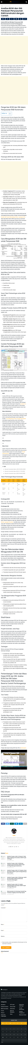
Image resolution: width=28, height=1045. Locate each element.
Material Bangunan (12, 1011)
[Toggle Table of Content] (9, 114)
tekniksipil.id (23, 748)
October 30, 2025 (11, 860)
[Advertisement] (14, 50)
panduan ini (23, 404)
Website (2, 936)
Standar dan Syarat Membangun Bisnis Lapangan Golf (13, 217)
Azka (14, 835)
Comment (3, 908)
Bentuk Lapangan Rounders (7, 522)
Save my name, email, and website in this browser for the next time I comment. (14, 943)
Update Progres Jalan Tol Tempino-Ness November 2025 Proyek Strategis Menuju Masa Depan (17, 872)
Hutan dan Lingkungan (3, 1015)
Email (2, 930)
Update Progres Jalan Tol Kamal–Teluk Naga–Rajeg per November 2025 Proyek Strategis (16, 858)
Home (2, 6)
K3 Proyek (12, 1004)
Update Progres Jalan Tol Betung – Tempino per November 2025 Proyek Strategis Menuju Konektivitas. (15, 865)
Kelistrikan (12, 1008)
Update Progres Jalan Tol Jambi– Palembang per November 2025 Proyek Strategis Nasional (16, 886)
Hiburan (2, 1012)
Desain (2, 1010)
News (11, 1014)
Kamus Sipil (12, 1006)
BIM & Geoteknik (4, 1008)
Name (2, 924)
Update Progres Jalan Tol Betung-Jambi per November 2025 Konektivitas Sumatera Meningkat (17, 879)
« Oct (2, 1042)
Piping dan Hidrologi (21, 1005)
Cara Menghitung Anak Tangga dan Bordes (16, 418)
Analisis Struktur (4, 1006)
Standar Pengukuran (21, 1012)
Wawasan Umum (22, 1015)
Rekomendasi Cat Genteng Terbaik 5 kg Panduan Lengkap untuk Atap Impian (16, 892)
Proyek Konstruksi (7, 6)
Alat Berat (3, 1004)
